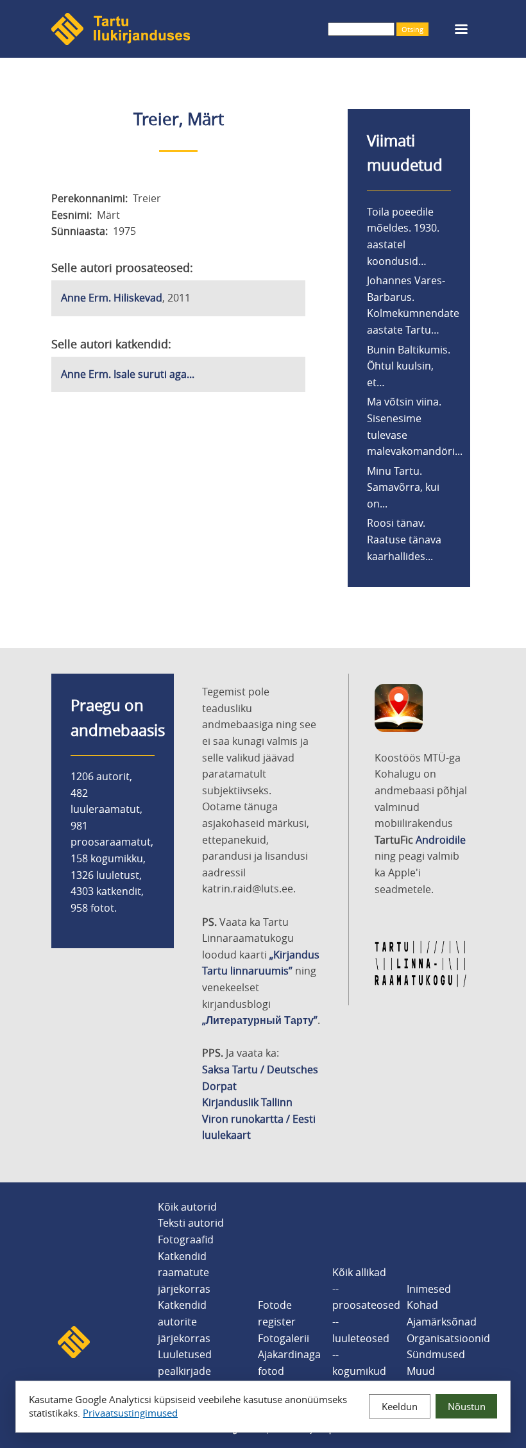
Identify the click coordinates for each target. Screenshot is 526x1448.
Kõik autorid (187, 1207)
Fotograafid (186, 1239)
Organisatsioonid (448, 1338)
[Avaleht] (120, 41)
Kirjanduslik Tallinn (247, 1102)
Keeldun (400, 1406)
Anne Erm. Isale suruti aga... (127, 374)
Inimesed (429, 1289)
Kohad (422, 1305)
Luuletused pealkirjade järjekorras (185, 1370)
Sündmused (436, 1354)
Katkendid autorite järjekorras (184, 1321)
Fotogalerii (283, 1338)
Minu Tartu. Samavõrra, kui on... (403, 487)
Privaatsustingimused (130, 1412)
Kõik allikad (359, 1272)
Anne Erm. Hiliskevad (111, 298)
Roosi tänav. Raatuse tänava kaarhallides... (404, 539)
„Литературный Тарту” (260, 1020)
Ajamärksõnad (442, 1322)
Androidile (441, 840)
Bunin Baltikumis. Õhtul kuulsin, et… (408, 366)
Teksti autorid (191, 1223)
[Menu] (460, 30)
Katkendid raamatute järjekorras (184, 1272)
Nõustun (467, 1406)
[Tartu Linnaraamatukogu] (420, 984)
